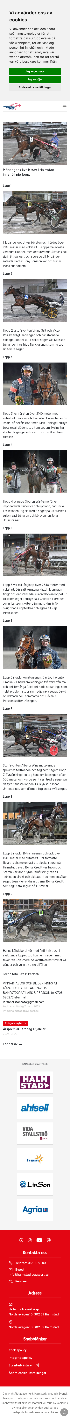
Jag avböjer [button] (35, 79)
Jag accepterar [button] (35, 71)
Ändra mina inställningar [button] (35, 87)
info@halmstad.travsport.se (21, 1011)
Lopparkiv (10, 1044)
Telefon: (30, 1263)
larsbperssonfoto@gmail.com (24, 1002)
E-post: (29, 1272)
